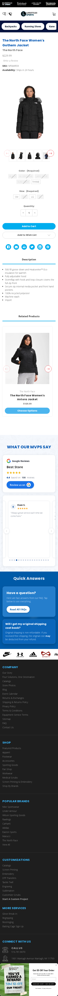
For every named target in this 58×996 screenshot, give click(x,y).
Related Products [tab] (29, 316)
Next (50, 153)
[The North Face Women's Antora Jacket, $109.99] (27, 358)
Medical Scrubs (10, 777)
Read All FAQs (18, 609)
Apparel (6, 752)
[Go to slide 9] (28, 560)
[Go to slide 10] (30, 560)
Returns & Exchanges (13, 697)
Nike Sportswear (10, 806)
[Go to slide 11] (32, 560)
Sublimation (8, 890)
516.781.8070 (18, 951)
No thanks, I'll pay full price (43, 988)
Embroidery (8, 873)
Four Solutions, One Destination (18, 676)
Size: (29, 191)
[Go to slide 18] (48, 560)
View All (6, 844)
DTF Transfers (9, 878)
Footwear (7, 756)
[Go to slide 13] (37, 560)
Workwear (7, 773)
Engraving (7, 886)
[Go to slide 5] (18, 560)
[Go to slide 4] (16, 560)
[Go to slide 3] (14, 560)
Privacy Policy (8, 706)
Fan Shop (7, 769)
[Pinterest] (48, 247)
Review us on (17, 484)
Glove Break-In (9, 913)
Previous (7, 153)
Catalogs (6, 681)
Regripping (7, 917)
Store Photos (9, 685)
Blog (4, 689)
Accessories (8, 760)
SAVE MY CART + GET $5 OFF (43, 984)
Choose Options (27, 410)
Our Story (7, 672)
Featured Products (11, 748)
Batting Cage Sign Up (13, 926)
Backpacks (11, 26)
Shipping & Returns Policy (15, 702)
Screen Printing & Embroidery (17, 781)
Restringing (8, 922)
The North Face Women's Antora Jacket (27, 397)
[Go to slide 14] (39, 560)
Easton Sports (9, 832)
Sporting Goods (10, 765)
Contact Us (8, 727)
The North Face (10, 840)
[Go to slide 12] (34, 560)
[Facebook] (8, 247)
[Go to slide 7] (23, 560)
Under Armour (9, 811)
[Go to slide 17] (46, 560)
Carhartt (6, 823)
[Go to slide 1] (9, 560)
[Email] (16, 247)
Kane (52, 26)
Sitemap (6, 718)
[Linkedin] (40, 247)
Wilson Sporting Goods (13, 815)
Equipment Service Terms (15, 714)
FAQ (4, 723)
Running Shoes (33, 26)
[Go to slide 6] (21, 560)
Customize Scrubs (11, 894)
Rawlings (6, 819)
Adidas (5, 827)
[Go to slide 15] (41, 560)
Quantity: (29, 206)
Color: (29, 170)
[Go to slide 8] (25, 560)
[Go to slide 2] (12, 560)
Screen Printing (10, 869)
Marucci (6, 836)
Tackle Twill (7, 882)
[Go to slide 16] (43, 560)
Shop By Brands (10, 785)
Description (29, 259)
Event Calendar (10, 693)
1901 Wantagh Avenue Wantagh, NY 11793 (32, 958)
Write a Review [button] (10, 60)
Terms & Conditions (12, 710)
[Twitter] (32, 247)
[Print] (24, 247)
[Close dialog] (56, 965)
